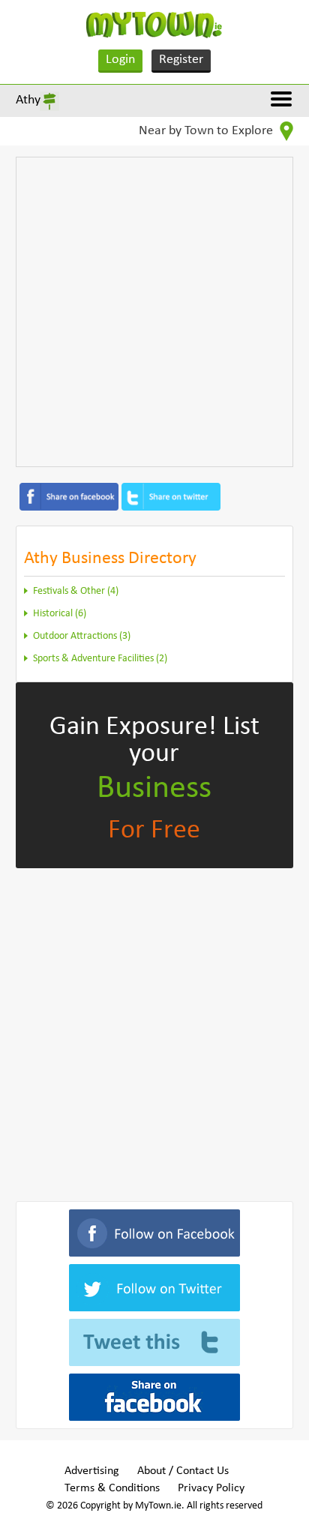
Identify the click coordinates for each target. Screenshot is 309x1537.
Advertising (91, 1471)
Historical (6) (59, 613)
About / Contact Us (183, 1471)
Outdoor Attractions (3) (81, 636)
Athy (28, 100)
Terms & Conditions (112, 1488)
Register (181, 59)
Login (120, 59)
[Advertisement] (154, 311)
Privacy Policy (211, 1488)
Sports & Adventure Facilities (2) (100, 658)
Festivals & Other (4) (75, 591)
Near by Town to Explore (207, 131)
